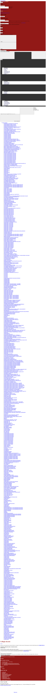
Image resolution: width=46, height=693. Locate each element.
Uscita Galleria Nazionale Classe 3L (9, 345)
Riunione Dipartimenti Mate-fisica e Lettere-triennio (11, 572)
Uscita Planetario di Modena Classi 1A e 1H (10, 340)
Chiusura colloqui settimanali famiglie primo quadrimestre (12, 587)
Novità (35, 108)
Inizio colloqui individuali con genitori (9, 482)
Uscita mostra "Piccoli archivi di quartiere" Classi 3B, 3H (12, 208)
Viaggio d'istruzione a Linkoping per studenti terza (11, 237)
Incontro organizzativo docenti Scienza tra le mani (11, 370)
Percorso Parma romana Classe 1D (9, 212)
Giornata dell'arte (6, 187)
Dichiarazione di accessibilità (6, 675)
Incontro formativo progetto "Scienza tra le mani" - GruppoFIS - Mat (13, 371)
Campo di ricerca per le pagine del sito (5, 113)
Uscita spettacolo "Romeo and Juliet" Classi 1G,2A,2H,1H (12, 167)
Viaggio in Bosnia (6, 459)
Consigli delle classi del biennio (8, 513)
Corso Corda (6, 273)
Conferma (5, 50)
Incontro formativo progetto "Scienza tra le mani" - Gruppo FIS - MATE (14, 385)
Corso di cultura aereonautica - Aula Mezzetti (10, 251)
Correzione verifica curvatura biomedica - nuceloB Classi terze (13, 165)
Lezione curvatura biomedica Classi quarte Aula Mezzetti (12, 363)
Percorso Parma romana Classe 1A (9, 214)
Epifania (5, 624)
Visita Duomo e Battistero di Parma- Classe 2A (10, 151)
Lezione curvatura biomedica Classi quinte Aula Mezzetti (12, 362)
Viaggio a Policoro (6, 446)
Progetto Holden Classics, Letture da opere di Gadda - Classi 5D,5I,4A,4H (14, 330)
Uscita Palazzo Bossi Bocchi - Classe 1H (10, 269)
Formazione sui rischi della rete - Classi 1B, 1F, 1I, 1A (11, 127)
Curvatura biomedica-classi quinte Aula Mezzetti (11, 354)
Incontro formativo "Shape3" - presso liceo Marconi (11, 295)
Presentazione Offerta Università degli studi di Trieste (11, 149)
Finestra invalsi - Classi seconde (8, 471)
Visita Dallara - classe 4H (7, 373)
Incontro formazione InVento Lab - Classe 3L (10, 174)
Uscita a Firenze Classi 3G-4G (8, 334)
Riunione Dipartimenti (7, 596)
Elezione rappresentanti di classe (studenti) (10, 491)
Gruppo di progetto (6, 573)
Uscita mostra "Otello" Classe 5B (8, 328)
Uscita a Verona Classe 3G (8, 378)
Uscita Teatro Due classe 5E (8, 410)
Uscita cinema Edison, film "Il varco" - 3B (10, 420)
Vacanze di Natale (6, 631)
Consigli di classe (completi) (8, 595)
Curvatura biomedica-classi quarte (9, 436)
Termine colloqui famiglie (7, 522)
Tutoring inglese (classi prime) (8, 292)
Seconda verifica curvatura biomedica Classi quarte (11, 198)
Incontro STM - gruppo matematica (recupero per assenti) (12, 131)
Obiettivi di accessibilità (5, 676)
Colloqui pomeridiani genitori (8, 545)
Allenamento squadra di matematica (9, 303)
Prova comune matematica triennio (9, 575)
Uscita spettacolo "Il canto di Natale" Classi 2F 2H (11, 319)
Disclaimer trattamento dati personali (5, 685)
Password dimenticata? (3, 9)
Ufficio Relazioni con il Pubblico (7, 674)
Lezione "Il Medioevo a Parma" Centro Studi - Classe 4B (12, 375)
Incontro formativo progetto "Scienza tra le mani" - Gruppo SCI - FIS (14, 384)
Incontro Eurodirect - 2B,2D (8, 248)
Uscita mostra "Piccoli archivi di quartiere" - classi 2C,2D (12, 140)
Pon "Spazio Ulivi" (6, 431)
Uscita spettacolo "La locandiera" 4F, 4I (9, 381)
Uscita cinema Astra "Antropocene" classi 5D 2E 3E (11, 403)
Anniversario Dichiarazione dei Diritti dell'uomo (11, 309)
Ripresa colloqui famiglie (7, 623)
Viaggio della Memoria (7, 259)
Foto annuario (6, 207)
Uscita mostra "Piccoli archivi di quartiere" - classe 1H (11, 139)
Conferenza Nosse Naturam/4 (8, 582)
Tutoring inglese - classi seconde (8, 222)
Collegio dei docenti (7, 571)
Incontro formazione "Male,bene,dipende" (10, 238)
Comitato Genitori (6, 432)
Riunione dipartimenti (7, 479)
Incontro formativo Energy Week (8, 376)
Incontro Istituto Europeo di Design (9, 179)
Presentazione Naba (7, 166)
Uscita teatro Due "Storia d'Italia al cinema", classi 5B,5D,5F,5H (13, 390)
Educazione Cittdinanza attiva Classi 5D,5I (10, 152)
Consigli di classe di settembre (8, 621)
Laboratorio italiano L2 (7, 489)
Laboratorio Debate (6, 279)
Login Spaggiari (23, 22)
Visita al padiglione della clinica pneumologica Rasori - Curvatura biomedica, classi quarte (16, 255)
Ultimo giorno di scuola (7, 535)
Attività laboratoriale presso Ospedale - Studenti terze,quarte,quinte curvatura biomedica (16, 311)
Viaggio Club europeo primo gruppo (9, 561)
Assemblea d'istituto (7, 282)
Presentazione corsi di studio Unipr (9, 200)
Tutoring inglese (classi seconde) (8, 290)
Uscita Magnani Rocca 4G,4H (8, 462)
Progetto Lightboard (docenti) (8, 398)
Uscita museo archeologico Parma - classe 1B (10, 397)
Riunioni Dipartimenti (7, 474)
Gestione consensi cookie (5, 677)
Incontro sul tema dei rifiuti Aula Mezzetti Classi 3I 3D (11, 312)
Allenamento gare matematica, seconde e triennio (11, 458)
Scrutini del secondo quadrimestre (9, 634)
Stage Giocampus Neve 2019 (8, 407)
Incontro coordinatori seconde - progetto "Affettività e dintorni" (13, 416)
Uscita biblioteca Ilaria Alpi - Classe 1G (9, 181)
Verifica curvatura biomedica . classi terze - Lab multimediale (12, 335)
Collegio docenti (6, 472)
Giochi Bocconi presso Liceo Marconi (9, 257)
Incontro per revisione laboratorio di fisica (10, 468)
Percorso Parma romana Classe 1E (9, 211)
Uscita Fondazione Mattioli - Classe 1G (9, 177)
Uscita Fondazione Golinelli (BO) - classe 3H (10, 419)
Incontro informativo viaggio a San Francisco (10, 268)
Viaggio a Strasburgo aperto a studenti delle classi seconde (12, 241)
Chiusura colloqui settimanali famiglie (9, 585)
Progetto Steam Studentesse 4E (8, 324)
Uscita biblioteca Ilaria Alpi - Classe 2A (9, 180)
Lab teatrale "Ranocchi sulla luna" (9, 242)
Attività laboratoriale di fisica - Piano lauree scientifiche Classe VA (13, 185)
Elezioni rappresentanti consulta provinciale (10, 408)
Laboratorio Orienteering (7, 135)
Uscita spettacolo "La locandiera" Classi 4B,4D (10, 372)
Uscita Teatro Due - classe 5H (8, 417)
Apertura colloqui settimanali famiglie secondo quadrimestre (12, 586)
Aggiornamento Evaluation (8, 451)
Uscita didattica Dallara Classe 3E (9, 266)
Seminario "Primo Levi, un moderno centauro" (10, 164)
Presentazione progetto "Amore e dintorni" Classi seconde (12, 348)
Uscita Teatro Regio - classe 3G (8, 357)
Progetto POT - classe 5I (7, 395)
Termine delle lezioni (7, 517)
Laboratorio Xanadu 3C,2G (8, 231)
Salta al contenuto (2, 0)
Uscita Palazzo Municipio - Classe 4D (9, 306)
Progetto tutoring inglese (7, 396)
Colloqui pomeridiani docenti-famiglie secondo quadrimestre (12, 514)
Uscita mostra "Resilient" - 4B (8, 423)
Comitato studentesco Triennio (8, 203)
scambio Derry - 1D (7, 342)
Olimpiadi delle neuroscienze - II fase (9, 132)
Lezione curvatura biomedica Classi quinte (10, 153)
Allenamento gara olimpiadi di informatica (10, 202)
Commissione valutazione (7, 452)
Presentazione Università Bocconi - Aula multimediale (11, 389)
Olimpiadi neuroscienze (7, 264)
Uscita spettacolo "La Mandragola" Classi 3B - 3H (11, 272)
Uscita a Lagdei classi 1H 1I (8, 492)
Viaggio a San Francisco (7, 445)
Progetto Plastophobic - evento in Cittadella (10, 487)
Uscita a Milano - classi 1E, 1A (8, 128)
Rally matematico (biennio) (8, 427)
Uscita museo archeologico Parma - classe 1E (10, 400)
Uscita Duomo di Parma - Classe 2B (9, 258)
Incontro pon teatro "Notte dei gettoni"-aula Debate (11, 486)
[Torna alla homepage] (23, 51)
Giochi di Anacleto (6, 428)
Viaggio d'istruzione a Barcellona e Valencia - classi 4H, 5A (12, 129)
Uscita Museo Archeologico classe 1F (9, 406)
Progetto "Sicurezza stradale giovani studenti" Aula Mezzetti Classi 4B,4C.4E (15, 337)
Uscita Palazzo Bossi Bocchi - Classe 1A (10, 270)
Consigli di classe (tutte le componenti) (9, 543)
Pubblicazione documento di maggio (9, 593)
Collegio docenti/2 (6, 557)
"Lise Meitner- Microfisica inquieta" (9, 618)
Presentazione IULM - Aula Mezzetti (9, 358)
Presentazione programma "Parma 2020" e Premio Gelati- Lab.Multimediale (15, 412)
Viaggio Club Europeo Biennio (8, 616)
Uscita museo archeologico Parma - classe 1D (10, 399)
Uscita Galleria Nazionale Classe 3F (9, 344)
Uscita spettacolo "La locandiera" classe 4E (10, 382)
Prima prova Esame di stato (8, 539)
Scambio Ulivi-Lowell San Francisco (9, 632)
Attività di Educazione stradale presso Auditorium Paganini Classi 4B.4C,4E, (15, 163)
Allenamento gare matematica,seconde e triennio (11, 456)
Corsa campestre (6, 299)
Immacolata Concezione (7, 564)
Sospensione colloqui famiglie (8, 622)
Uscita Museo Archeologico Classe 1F (9, 219)
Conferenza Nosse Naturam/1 (8, 584)
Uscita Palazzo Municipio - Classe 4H (9, 307)
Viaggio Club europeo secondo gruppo (9, 560)
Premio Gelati (6, 502)
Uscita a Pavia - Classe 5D (8, 288)
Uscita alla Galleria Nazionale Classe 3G (9, 346)
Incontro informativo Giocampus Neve (9, 467)
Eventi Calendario (4, 122)
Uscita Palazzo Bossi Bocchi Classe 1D (9, 218)
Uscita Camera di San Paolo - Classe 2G (9, 206)
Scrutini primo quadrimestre (8, 597)
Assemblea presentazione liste (8, 536)
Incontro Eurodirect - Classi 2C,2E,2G (9, 250)
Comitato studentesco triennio (8, 320)
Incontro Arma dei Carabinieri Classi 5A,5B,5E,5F (11, 263)
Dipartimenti (6, 512)
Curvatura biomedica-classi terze (8, 437)
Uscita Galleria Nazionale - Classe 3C (9, 271)
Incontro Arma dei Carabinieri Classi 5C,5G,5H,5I (11, 262)
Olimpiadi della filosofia (7, 261)
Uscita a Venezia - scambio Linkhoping (9, 488)
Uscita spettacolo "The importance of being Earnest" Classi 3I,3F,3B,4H (14, 327)
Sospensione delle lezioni (7, 519)
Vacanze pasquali (6, 567)
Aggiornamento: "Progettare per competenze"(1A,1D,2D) (12, 453)
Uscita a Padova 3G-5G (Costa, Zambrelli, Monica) (11, 355)
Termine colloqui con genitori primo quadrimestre (11, 481)
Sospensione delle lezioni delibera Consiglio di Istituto (11, 610)
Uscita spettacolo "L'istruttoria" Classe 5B (10, 145)
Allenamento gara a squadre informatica (9, 393)
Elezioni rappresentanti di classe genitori (9, 603)
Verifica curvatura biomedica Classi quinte (10, 329)
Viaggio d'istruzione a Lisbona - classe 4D (10, 124)
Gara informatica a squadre (8, 392)
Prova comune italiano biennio (8, 574)
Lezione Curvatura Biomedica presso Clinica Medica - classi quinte (13, 234)
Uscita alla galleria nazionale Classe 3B (9, 347)
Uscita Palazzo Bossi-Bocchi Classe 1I (9, 220)
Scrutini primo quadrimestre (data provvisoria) (10, 547)
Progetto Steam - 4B (7, 421)
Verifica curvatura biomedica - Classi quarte (10, 336)
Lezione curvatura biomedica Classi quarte (10, 156)
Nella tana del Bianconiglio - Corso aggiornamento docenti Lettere (13, 507)
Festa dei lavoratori (6, 562)
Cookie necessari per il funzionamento (5, 653)
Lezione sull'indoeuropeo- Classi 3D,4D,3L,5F (10, 256)
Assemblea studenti (6, 504)
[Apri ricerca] (38, 55)
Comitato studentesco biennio (8, 321)
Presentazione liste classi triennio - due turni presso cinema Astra (13, 360)
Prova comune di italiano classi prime (9, 503)
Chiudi (1, 30)
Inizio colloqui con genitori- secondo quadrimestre (11, 476)
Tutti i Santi (5, 565)
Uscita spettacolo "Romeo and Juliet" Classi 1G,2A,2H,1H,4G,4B (13, 144)
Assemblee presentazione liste (8, 620)
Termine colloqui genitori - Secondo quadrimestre (11, 475)
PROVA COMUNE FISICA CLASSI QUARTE (11, 146)
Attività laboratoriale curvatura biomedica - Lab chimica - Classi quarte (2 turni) (15, 369)
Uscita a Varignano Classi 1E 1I (8, 215)
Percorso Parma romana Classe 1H (9, 209)
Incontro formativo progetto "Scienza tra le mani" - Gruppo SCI (13, 383)
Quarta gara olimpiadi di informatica (9, 201)
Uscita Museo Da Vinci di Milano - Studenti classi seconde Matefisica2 (14, 304)
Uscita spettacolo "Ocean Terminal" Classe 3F (10, 150)
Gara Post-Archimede (7, 429)
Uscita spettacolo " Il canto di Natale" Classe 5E (11, 318)
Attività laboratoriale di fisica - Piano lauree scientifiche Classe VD (13, 184)
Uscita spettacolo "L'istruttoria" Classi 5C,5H (10, 176)
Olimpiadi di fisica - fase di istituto (9, 577)
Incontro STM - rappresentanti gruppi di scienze (11, 178)
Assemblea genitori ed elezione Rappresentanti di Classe (12, 550)
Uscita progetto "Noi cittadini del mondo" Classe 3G (11, 322)
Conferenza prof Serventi (7, 183)
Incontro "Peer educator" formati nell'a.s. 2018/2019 (11, 414)
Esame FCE (5, 316)
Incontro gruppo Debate (7, 404)
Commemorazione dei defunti (8, 570)
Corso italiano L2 (6, 449)
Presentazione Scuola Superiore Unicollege (10, 287)
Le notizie (35, 109)
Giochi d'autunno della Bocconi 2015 (9, 579)
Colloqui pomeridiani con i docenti (9, 602)
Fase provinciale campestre (8, 142)
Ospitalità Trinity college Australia (9, 559)
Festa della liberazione (7, 563)
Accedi (2, 2)
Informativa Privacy (5, 673)
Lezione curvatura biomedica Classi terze (10, 160)
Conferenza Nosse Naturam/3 (8, 583)
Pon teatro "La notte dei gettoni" (8, 440)
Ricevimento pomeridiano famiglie (9, 626)
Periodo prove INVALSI (7, 510)
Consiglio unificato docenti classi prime (9, 175)
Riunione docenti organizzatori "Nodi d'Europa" (11, 302)
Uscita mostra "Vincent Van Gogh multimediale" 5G (11, 196)
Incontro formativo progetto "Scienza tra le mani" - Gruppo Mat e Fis (14, 402)
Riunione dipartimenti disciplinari (8, 544)
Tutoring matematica (7, 168)
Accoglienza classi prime (7, 537)
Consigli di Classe (6, 496)
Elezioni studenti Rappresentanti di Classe (10, 554)
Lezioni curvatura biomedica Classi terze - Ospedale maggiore (13, 356)
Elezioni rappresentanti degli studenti (9, 531)
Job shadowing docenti (7, 558)
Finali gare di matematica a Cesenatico (9, 424)
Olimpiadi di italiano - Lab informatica (9, 133)
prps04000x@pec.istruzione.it (11, 664)
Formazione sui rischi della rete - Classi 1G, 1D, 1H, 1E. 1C (12, 126)
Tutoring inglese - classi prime (8, 227)
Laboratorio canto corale (7, 289)
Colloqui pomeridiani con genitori (9, 477)
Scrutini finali (6, 615)
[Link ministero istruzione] (4, 1)
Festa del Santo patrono (7, 576)
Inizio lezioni (6, 499)
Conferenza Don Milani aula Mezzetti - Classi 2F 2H (11, 379)
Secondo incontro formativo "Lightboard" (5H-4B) (11, 301)
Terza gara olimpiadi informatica (8, 286)
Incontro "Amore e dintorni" (8, 188)
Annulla (2, 50)
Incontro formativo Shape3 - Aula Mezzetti (10, 394)
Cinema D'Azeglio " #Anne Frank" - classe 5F (10, 254)
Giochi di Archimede (7, 430)
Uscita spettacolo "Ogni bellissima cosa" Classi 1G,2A (11, 323)
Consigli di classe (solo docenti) (8, 606)
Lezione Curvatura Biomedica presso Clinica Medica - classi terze (13, 235)
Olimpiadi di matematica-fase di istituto (9, 578)
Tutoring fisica (6, 169)
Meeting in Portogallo (7, 236)
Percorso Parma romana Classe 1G (9, 210)
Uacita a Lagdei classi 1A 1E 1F (8, 494)
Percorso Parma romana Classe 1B (9, 213)
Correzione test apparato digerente (9, 143)
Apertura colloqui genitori (7, 527)
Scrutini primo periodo (7, 500)
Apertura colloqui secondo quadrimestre (9, 526)
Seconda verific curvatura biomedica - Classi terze (11, 199)
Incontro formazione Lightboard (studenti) (10, 366)
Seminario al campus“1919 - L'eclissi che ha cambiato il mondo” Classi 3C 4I (15, 391)
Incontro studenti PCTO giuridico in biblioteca (10, 305)
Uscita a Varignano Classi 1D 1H (8, 216)
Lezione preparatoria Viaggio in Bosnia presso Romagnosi (12, 460)
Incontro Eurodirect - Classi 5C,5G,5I (9, 249)
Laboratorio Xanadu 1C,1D (8, 232)
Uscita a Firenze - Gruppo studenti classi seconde (11, 204)
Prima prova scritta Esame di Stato (9, 608)
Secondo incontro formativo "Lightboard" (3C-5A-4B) (11, 300)
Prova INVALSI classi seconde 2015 (9, 619)
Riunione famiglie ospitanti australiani (9, 555)
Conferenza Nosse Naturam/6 (8, 580)
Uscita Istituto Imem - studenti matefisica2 (10, 141)
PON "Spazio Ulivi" (7, 463)
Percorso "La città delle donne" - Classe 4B (10, 253)
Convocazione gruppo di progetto (8, 590)
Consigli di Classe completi (8, 485)
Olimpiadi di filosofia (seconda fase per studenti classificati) (12, 148)
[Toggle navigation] (7, 55)
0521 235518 (5, 662)
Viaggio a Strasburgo (7, 444)
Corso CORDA (6, 413)
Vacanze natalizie (6, 521)
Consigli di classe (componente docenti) (9, 551)
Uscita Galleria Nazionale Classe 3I (9, 343)
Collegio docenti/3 (6, 556)
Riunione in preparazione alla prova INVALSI (10, 588)
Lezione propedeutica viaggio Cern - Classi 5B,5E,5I (11, 194)
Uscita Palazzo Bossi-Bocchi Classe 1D (9, 221)
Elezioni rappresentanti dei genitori (9, 530)
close (1, 59)
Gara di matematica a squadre (8, 425)
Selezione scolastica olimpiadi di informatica (10, 359)
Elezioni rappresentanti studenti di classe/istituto (10, 604)
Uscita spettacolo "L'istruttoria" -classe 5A (10, 130)
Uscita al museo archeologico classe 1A (9, 405)
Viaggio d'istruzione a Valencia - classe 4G (10, 125)
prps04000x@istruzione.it (11, 663)
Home (35, 107)
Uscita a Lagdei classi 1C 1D (8, 495)
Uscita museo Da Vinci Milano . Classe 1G (10, 377)
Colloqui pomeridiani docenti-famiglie (9, 515)
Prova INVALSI (6, 589)
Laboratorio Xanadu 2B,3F (8, 233)
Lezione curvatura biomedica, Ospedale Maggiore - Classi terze (13, 331)
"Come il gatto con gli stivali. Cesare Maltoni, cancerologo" (12, 617)
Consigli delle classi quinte (8, 625)
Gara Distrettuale (6, 426)
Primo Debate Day (6, 310)
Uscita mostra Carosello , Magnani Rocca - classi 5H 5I (12, 341)
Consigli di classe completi (8, 484)
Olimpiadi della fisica (7, 506)
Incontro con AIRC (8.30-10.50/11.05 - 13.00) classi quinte (12, 380)
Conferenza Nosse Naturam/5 (8, 581)
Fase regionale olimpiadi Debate (8, 197)
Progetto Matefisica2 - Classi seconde (9, 368)
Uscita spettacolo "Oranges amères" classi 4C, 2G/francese (12, 388)
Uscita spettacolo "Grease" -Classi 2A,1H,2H (10, 285)
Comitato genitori (6, 469)
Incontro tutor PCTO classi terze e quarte (10, 466)
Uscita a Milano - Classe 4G (8, 205)
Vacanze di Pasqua (6, 630)
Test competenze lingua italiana (8, 490)
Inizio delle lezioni (6, 533)
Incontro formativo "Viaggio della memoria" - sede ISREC (12, 283)
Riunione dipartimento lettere (8, 338)
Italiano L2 (5, 418)
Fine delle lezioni (6, 629)
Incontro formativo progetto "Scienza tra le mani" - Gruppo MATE (13, 386)
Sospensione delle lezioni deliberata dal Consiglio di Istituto (12, 568)
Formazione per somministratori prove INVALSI (11, 123)
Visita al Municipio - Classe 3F (8, 252)
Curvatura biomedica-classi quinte (9, 433)
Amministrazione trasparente (6, 678)
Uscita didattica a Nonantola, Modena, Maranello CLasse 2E (12, 267)
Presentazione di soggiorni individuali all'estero (10, 415)
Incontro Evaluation (7, 193)
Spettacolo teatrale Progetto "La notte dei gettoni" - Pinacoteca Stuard (14, 325)
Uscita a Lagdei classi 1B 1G (8, 493)
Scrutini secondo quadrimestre (8, 592)
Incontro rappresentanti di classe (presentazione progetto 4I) (12, 411)
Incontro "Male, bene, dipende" (8, 239)
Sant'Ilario (5, 511)
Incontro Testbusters (7, 192)
